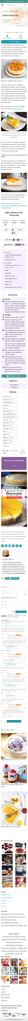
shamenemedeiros (16, 656)
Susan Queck (6, 452)
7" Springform (14, 387)
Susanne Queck (7, 20)
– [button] (13, 240)
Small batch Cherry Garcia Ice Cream (13, 760)
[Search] (20, 5)
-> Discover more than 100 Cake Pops (14, 1)
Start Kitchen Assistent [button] (14, 376)
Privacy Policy (5, 998)
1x (22, 245)
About (3, 989)
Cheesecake (5, 11)
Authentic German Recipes (9, 1008)
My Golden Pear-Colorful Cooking (11, 1005)
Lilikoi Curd (8, 284)
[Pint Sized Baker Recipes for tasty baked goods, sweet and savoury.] (2, 4)
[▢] (3, 255)
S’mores (3, 906)
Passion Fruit (15, 578)
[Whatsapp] (2, 545)
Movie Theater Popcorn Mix (14, 954)
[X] (16, 545)
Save (6, 230)
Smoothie (4, 900)
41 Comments (6, 22)
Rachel (14, 637)
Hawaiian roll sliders (17, 109)
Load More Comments (14, 721)
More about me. (20, 573)
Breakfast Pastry (6, 895)
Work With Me (5, 995)
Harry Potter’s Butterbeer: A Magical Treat (14, 926)
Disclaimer (4, 1000)
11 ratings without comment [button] (16, 616)
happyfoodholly (16, 706)
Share (21, 230)
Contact (3, 992)
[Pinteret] (13, 545)
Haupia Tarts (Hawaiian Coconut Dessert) (14, 951)
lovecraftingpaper (16, 676)
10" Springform (14, 385)
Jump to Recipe (15, 42)
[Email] (9, 545)
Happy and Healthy (7, 897)
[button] (6, 32)
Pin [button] (15, 233)
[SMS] (6, 545)
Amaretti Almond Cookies (9, 920)
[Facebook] (20, 545)
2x (25, 245)
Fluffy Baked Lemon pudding (10, 826)
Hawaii (7, 578)
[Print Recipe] (12, 229)
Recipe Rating (5, 598)
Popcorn (3, 903)
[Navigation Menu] (25, 5)
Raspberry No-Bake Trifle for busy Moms (13, 917)
